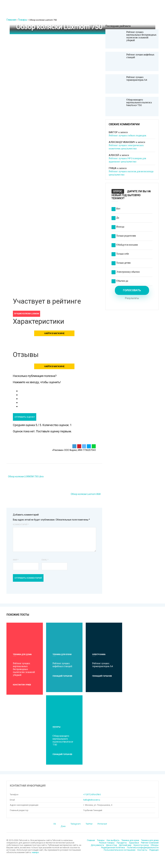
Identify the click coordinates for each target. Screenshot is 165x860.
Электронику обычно (128, 272)
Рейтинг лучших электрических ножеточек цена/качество (126, 147)
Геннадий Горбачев (62, 676)
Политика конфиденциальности (143, 847)
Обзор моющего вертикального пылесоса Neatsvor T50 (139, 102)
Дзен (63, 826)
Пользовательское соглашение (119, 850)
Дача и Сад (111, 845)
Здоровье (134, 842)
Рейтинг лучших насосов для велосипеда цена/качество (131, 173)
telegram (75, 824)
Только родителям (126, 235)
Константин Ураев (22, 685)
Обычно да (122, 281)
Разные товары (107, 842)
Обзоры (56, 727)
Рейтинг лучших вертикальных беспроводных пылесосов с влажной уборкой (141, 36)
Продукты (122, 842)
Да (117, 217)
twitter (89, 824)
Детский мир (125, 845)
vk (54, 824)
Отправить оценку (25, 417)
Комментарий (21, 524)
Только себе (122, 254)
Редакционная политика (113, 847)
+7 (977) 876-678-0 (92, 794)
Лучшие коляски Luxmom (26, 314)
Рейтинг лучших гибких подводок (127, 135)
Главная (11, 19)
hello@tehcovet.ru (91, 800)
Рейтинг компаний (150, 842)
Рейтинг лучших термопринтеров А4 (136, 78)
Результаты (132, 298)
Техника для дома (22, 654)
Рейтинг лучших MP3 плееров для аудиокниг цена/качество (127, 160)
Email (45, 560)
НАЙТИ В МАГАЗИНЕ (54, 333)
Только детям (123, 263)
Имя (15, 560)
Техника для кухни (62, 654)
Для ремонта (97, 845)
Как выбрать (113, 840)
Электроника (98, 654)
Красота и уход (141, 845)
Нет (118, 208)
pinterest (102, 824)
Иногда (120, 226)
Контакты (142, 850)
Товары (22, 19)
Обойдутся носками (127, 244)
